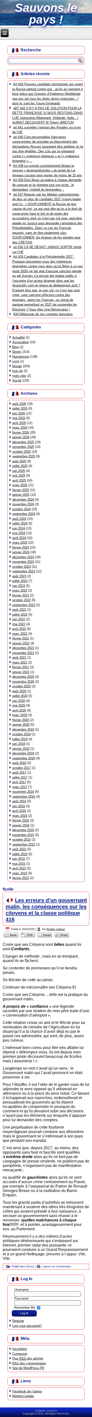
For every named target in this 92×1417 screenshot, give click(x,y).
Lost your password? (27, 1326)
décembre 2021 (23, 648)
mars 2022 (19, 634)
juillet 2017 (19, 777)
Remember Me (24, 1307)
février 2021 (20, 667)
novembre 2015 (23, 835)
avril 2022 (19, 629)
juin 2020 (18, 701)
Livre (15, 361)
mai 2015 (18, 863)
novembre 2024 (23, 504)
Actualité (18, 337)
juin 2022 (18, 619)
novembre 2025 (23, 447)
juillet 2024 (19, 523)
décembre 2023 (23, 557)
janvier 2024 (20, 552)
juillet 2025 (19, 466)
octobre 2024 (21, 509)
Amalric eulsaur (56, 929)
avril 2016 (19, 811)
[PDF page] (28, 937)
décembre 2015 (23, 830)
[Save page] (11, 937)
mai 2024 (18, 533)
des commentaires (29, 1363)
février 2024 (20, 547)
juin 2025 (18, 471)
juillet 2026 (19, 408)
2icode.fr (52, 1410)
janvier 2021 (20, 672)
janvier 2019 (20, 749)
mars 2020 (19, 715)
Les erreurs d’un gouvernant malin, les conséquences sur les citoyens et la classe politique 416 (46, 909)
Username (21, 1289)
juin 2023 (18, 586)
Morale (17, 366)
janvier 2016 (20, 825)
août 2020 (19, 691)
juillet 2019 (19, 739)
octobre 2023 (21, 566)
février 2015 (20, 878)
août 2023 (19, 576)
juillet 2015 (19, 854)
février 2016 (20, 820)
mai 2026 (18, 418)
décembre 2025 (23, 442)
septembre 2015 (23, 844)
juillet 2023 (19, 581)
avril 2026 (19, 423)
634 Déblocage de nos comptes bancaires (43, 314)
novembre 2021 (23, 653)
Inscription (19, 1349)
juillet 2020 (19, 696)
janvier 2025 (20, 494)
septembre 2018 (23, 758)
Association (20, 342)
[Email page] (45, 937)
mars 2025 (19, 485)
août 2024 (19, 519)
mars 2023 (19, 590)
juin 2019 (18, 744)
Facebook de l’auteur (27, 1391)
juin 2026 (18, 413)
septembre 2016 (23, 796)
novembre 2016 (23, 792)
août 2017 (19, 772)
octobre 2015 (21, 839)
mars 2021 (19, 662)
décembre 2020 (23, 677)
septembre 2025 (23, 456)
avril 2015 (19, 868)
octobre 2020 (21, 686)
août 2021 (19, 657)
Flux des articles (27, 1358)
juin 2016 (18, 806)
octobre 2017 (21, 768)
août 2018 (19, 763)
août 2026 (19, 404)
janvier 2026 (20, 437)
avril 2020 (19, 710)
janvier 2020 (20, 724)
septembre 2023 (23, 571)
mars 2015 (19, 873)
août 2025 (19, 461)
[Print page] (61, 937)
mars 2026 (19, 427)
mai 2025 (18, 475)
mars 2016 (19, 816)
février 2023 (20, 595)
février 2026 (20, 432)
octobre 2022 (21, 600)
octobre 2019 (21, 734)
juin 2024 (18, 528)
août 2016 (19, 801)
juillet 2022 (19, 614)
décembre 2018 (23, 753)
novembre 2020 (23, 681)
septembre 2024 (23, 514)
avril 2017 (19, 782)
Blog (15, 347)
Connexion (19, 1354)
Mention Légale (23, 1396)
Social (16, 380)
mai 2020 (18, 705)
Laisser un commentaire (56, 1266)
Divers (16, 352)
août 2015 (19, 849)
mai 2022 (18, 624)
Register (18, 1321)
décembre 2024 (23, 499)
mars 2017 (19, 787)
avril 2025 (19, 480)
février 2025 (20, 490)
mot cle (17, 371)
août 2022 (19, 609)
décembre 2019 (23, 729)
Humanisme (20, 356)
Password (21, 1298)
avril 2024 (19, 538)
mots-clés (19, 376)
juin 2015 (18, 859)
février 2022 (20, 638)
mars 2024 (19, 542)
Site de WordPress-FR (28, 1368)
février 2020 (20, 720)
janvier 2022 (20, 643)
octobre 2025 (21, 451)
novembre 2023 (23, 562)
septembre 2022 (23, 605)
